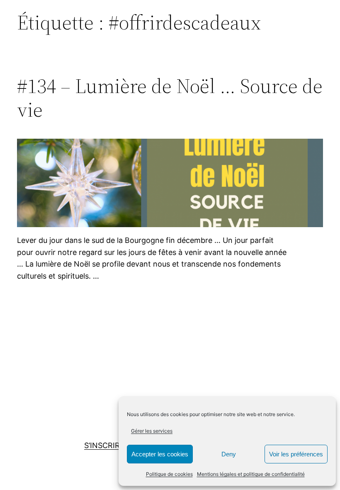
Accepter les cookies (159, 454)
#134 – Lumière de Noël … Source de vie (170, 97)
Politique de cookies (169, 474)
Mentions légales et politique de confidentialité (251, 474)
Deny (228, 454)
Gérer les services (151, 431)
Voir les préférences (296, 454)
